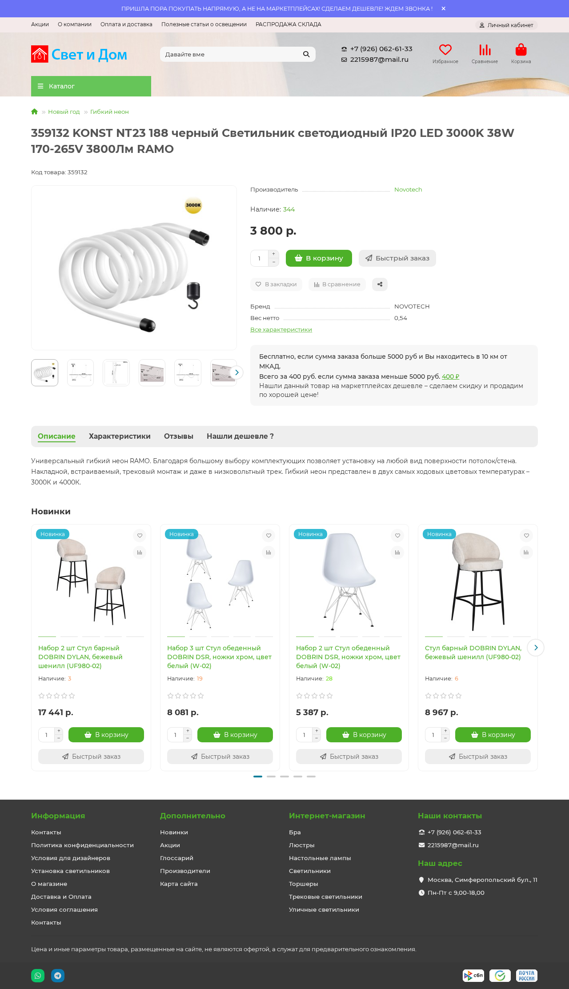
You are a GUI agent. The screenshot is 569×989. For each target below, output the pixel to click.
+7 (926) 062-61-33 (381, 48)
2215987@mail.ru (379, 59)
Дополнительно (192, 815)
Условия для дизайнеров (70, 857)
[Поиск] (306, 54)
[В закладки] (139, 535)
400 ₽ (450, 376)
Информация (58, 815)
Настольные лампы (320, 857)
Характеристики (120, 436)
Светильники (310, 870)
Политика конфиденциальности (82, 845)
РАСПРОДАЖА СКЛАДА (288, 24)
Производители (185, 870)
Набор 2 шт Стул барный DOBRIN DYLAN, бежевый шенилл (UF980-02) (80, 657)
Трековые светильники (325, 896)
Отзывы (178, 436)
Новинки (174, 832)
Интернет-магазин (327, 815)
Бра (295, 832)
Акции (40, 24)
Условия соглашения (64, 909)
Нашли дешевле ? (240, 436)
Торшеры (303, 883)
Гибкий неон (109, 111)
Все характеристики (281, 329)
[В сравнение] (139, 552)
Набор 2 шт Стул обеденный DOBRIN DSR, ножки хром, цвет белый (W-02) (348, 657)
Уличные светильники (324, 909)
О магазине (49, 883)
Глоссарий (176, 857)
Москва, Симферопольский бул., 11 (482, 879)
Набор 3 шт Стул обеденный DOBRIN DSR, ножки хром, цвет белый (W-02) (219, 657)
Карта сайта (179, 883)
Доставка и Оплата (61, 896)
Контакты (46, 832)
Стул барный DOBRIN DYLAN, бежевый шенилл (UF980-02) (473, 652)
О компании (75, 24)
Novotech (408, 189)
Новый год (64, 111)
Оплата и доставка (126, 24)
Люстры (302, 845)
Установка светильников (70, 870)
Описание (57, 436)
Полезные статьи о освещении (204, 24)
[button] (31, 372)
